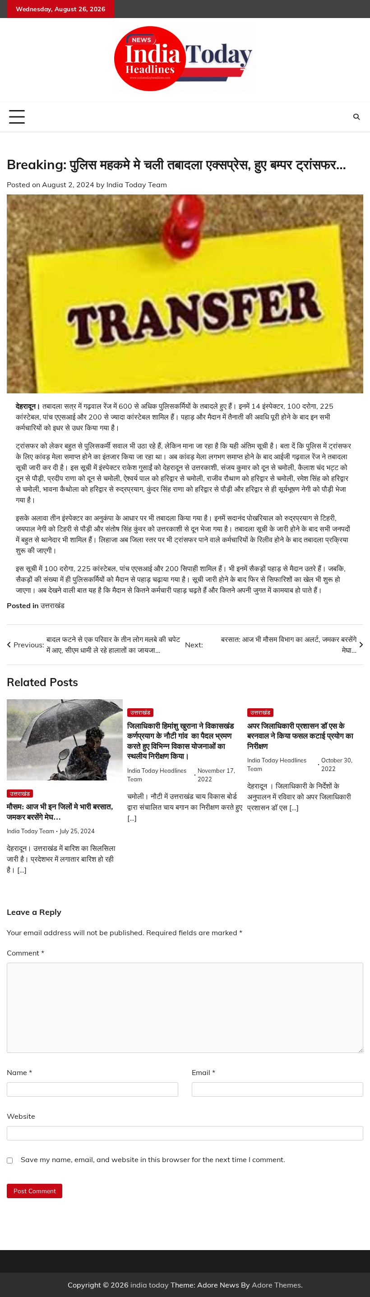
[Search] (356, 117)
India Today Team (136, 184)
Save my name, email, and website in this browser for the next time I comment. (153, 1159)
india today (149, 1284)
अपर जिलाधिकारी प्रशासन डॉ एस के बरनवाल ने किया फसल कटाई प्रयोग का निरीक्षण (300, 736)
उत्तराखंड (53, 605)
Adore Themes (276, 1284)
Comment (25, 952)
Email (203, 1072)
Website (21, 1116)
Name (19, 1072)
